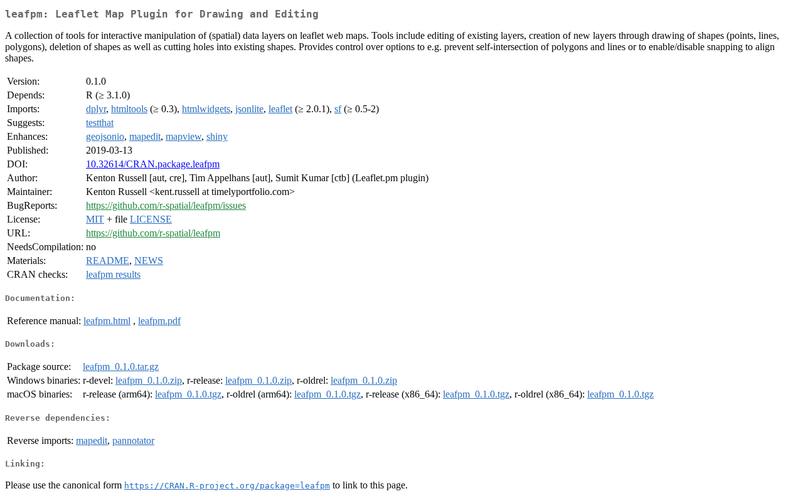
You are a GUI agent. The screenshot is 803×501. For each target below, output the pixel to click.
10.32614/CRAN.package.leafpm (153, 164)
